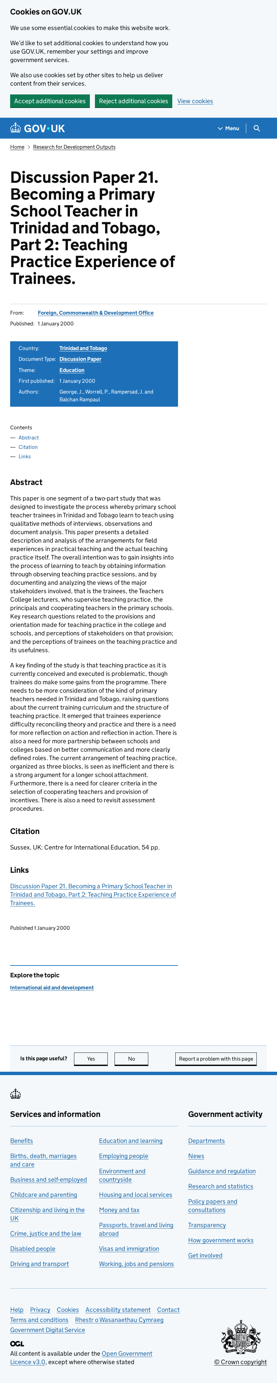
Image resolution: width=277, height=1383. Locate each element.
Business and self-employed (48, 1179)
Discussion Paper (80, 359)
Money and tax (119, 1210)
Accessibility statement (118, 1310)
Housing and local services (135, 1195)
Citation (28, 447)
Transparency (207, 1225)
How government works (221, 1240)
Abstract (29, 437)
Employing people (123, 1156)
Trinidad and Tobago (83, 348)
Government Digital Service (47, 1330)
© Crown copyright (240, 1362)
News (196, 1156)
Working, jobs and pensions (136, 1264)
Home (17, 147)
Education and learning (130, 1141)
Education (71, 370)
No (138, 1059)
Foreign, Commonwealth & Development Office (96, 313)
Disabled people (32, 1248)
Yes (97, 1059)
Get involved (205, 1255)
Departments (206, 1141)
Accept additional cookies (50, 101)
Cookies (68, 1310)
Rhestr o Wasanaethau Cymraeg (119, 1320)
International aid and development (52, 987)
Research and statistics (220, 1186)
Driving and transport (39, 1264)
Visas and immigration (129, 1248)
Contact (168, 1310)
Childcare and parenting (43, 1195)
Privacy (40, 1310)
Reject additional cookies (133, 101)
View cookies (195, 101)
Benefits (21, 1141)
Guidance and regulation (222, 1171)
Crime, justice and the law (45, 1233)
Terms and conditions (39, 1320)
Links (25, 456)
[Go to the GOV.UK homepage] (37, 128)
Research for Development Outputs (74, 147)
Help (17, 1310)
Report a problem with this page (216, 1059)
